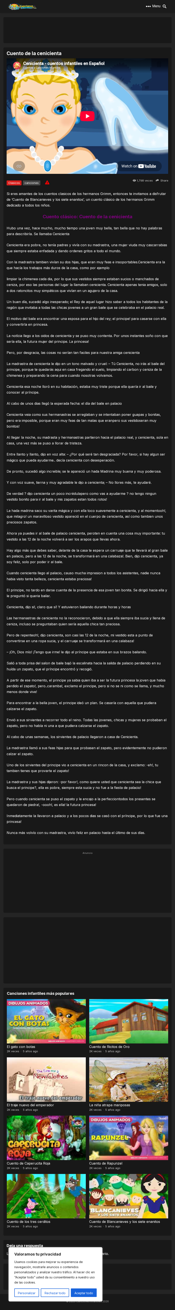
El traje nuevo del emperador (30, 1105)
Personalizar (26, 1293)
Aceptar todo (83, 1293)
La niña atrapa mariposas (109, 1105)
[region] (55, 1274)
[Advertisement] (87, 30)
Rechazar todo (55, 1293)
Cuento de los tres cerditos (28, 1221)
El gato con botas (21, 1047)
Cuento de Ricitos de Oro (109, 1047)
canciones (32, 183)
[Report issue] (47, 182)
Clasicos (14, 183)
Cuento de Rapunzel (105, 1163)
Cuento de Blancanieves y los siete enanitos (124, 1221)
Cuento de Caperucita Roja (28, 1163)
